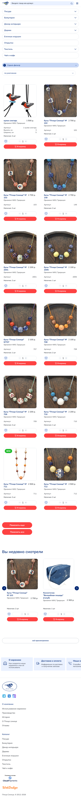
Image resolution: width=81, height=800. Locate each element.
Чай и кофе (9, 55)
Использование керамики (14, 708)
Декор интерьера (12, 24)
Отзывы (5, 725)
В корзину (21, 146)
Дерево (7, 30)
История (6, 717)
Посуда (7, 11)
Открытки (8, 43)
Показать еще (17, 525)
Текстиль (8, 49)
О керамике (15, 660)
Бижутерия (9, 17)
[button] (77, 588)
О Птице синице (9, 721)
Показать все (17, 532)
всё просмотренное (40, 640)
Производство (8, 713)
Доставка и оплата (51, 660)
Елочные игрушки (12, 36)
